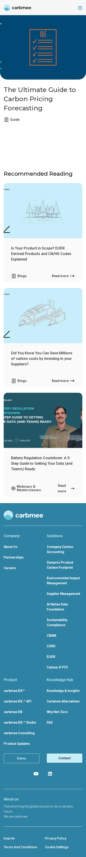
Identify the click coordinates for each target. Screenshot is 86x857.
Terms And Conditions (20, 847)
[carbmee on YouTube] (36, 774)
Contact (64, 758)
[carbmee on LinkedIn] (50, 774)
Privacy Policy (55, 838)
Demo (21, 758)
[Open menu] (80, 7)
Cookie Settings (57, 847)
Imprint (9, 838)
